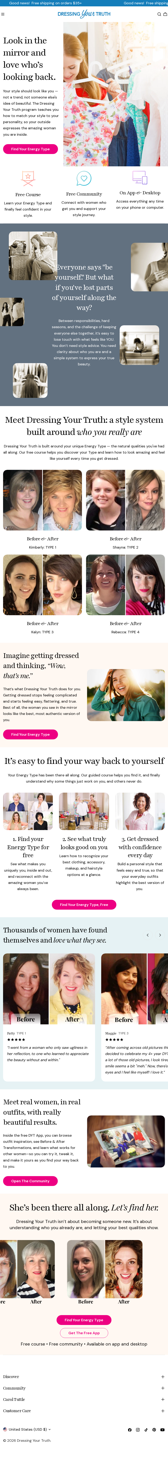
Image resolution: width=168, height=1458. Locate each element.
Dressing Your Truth (33, 1440)
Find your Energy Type (84, 1320)
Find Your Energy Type (30, 149)
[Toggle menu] (3, 14)
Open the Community (30, 1181)
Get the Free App (84, 1333)
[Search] (159, 14)
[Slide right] (160, 935)
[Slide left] (148, 935)
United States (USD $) (28, 1429)
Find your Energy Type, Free (84, 904)
